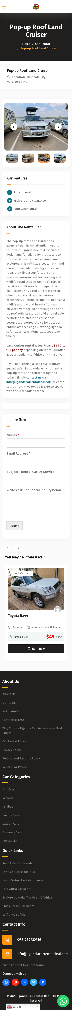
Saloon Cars (10, 823)
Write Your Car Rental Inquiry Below (34, 490)
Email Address (18, 453)
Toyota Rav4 (18, 616)
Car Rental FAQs (13, 720)
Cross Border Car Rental (19, 906)
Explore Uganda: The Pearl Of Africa (27, 897)
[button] (63, 1001)
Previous (13, 126)
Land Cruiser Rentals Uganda (23, 880)
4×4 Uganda (11, 711)
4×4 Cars (8, 789)
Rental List (9, 841)
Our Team (9, 703)
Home (26, 44)
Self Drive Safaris (13, 914)
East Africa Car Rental (17, 889)
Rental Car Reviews (15, 767)
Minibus (7, 806)
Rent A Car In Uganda (17, 863)
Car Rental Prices (14, 741)
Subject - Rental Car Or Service (30, 472)
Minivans (8, 798)
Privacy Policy (11, 750)
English (17, 1006)
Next (58, 126)
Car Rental (42, 44)
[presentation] (8, 548)
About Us (8, 694)
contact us (33, 377)
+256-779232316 (28, 940)
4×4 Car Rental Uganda (18, 872)
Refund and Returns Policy (21, 758)
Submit (14, 526)
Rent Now (38, 648)
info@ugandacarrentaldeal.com (29, 382)
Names (13, 435)
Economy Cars (12, 832)
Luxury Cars (10, 815)
